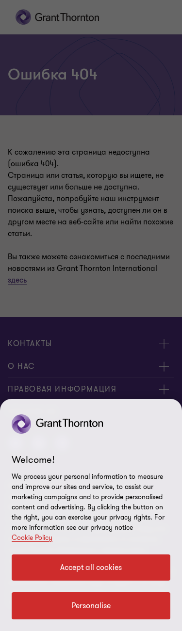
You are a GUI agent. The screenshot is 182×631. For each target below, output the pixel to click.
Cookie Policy (32, 537)
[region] (91, 515)
